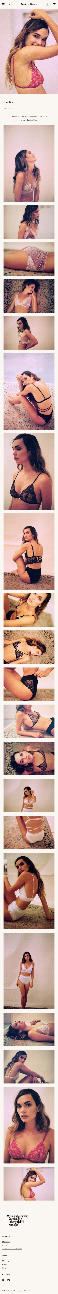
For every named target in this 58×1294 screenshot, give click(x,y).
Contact (5, 1264)
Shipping (5, 1260)
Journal (5, 1245)
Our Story (6, 1241)
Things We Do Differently (12, 1248)
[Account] (47, 4)
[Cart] (54, 4)
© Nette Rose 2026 (8, 1291)
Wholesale (27, 1291)
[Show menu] (4, 4)
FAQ (4, 1267)
